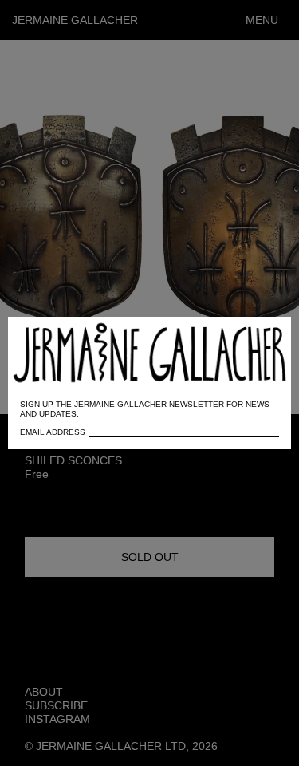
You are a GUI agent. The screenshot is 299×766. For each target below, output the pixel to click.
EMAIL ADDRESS (52, 432)
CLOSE (256, 337)
